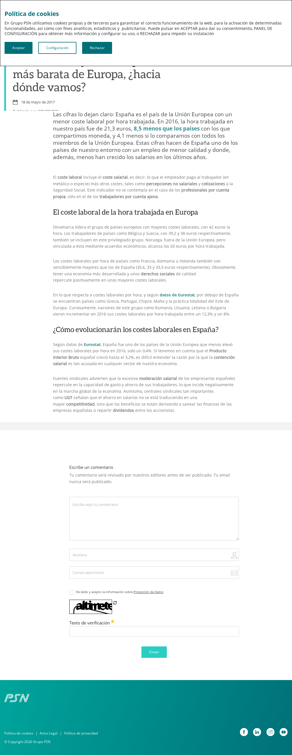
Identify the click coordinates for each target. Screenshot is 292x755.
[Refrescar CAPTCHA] (115, 602)
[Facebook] (244, 732)
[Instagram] (270, 732)
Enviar (154, 652)
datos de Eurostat (177, 295)
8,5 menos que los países (167, 128)
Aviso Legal (49, 733)
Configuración (57, 47)
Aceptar (18, 47)
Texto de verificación (90, 623)
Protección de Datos (148, 592)
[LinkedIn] (257, 732)
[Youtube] (283, 732)
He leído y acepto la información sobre (119, 592)
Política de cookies (18, 733)
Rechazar (97, 47)
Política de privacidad (81, 733)
